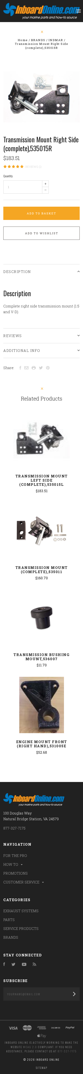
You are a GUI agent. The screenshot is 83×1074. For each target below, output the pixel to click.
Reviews (12, 335)
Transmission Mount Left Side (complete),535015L (41, 480)
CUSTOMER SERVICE (21, 882)
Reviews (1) (33, 167)
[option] (41, 97)
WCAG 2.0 (30, 1047)
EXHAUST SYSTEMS (21, 910)
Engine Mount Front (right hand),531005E (41, 743)
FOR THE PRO (15, 855)
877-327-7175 (14, 828)
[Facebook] (4, 964)
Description (17, 271)
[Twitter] (13, 964)
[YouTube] (24, 964)
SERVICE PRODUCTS (21, 928)
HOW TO (11, 864)
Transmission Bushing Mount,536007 (41, 656)
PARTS (9, 919)
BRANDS (10, 937)
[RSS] (34, 964)
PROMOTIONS (15, 873)
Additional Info (21, 350)
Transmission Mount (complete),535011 (41, 569)
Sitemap (41, 1068)
